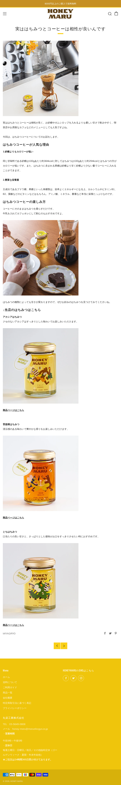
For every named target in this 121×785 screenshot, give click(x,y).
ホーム (6, 677)
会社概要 (7, 697)
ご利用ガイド (10, 687)
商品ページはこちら (13, 410)
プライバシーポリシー (14, 708)
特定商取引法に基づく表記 (17, 702)
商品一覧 (7, 692)
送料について (10, 682)
